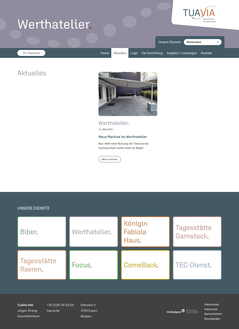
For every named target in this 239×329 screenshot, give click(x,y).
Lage (134, 53)
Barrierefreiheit (213, 314)
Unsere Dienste (169, 42)
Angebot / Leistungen (182, 53)
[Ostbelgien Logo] (183, 311)
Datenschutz (211, 304)
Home (105, 53)
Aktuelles (119, 53)
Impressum (210, 309)
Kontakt (206, 53)
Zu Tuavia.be (31, 53)
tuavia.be (53, 310)
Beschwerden (212, 318)
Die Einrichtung (152, 53)
